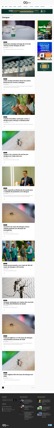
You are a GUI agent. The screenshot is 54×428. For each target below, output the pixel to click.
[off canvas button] (2, 6)
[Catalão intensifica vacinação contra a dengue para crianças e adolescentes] (18, 104)
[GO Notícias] (27, 2)
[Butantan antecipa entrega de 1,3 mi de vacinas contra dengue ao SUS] (18, 30)
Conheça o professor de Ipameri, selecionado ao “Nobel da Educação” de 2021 (46, 401)
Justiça (31, 6)
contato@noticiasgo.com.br (10, 409)
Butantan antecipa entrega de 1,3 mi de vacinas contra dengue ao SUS (17, 44)
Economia (37, 6)
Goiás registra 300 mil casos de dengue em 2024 (18, 375)
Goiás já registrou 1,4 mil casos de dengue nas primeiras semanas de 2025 (17, 338)
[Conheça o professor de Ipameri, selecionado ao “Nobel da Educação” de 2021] (39, 401)
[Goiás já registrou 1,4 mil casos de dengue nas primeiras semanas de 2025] (18, 324)
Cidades (19, 6)
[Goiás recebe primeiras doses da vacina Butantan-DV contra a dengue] (18, 66)
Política (25, 6)
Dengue (5, 152)
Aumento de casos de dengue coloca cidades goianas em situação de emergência (16, 228)
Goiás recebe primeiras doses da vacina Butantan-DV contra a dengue (17, 81)
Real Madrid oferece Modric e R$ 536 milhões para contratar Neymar (29, 401)
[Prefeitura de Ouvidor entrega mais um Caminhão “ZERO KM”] (22, 407)
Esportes (43, 6)
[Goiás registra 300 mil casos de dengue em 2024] (18, 361)
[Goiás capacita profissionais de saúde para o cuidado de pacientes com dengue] (18, 176)
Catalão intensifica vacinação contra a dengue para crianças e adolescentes (16, 119)
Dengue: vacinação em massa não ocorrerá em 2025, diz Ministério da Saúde (18, 303)
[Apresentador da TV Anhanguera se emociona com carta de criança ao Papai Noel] (39, 414)
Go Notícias (6, 47)
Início (6, 6)
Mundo (10, 6)
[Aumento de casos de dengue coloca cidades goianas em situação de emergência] (18, 213)
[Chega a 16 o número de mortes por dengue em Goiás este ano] (18, 140)
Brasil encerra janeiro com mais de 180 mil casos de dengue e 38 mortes (17, 266)
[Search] (51, 6)
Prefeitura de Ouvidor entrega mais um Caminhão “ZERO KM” (29, 407)
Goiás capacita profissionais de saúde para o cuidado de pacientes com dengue (18, 191)
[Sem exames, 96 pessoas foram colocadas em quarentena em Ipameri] (39, 408)
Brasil (15, 6)
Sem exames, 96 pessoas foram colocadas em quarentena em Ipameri (46, 408)
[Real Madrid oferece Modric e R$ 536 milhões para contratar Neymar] (22, 401)
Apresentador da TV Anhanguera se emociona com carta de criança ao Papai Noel (46, 414)
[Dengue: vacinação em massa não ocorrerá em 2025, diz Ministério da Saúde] (18, 287)
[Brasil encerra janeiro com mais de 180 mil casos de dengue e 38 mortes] (18, 251)
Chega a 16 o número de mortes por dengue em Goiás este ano (15, 155)
